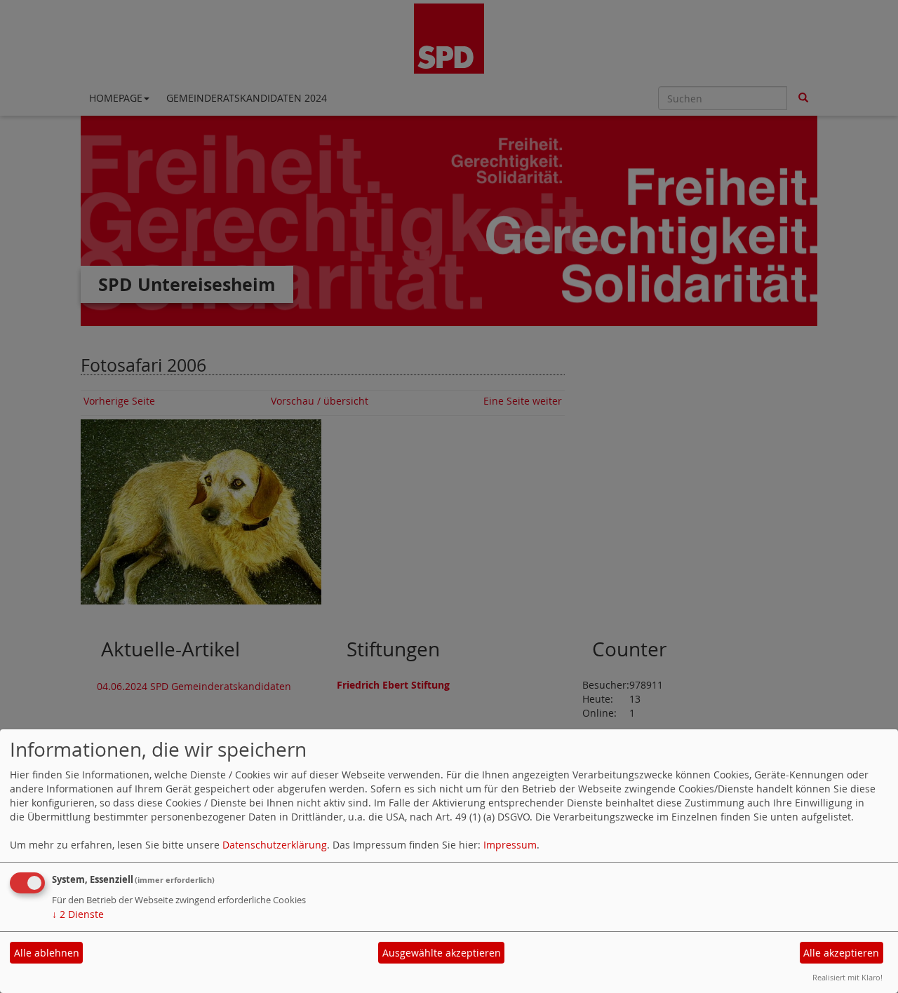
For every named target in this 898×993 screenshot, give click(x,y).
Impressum (510, 844)
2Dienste (78, 914)
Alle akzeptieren (841, 952)
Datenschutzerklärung (274, 844)
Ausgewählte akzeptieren (441, 952)
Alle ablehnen (46, 952)
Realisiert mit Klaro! (847, 977)
